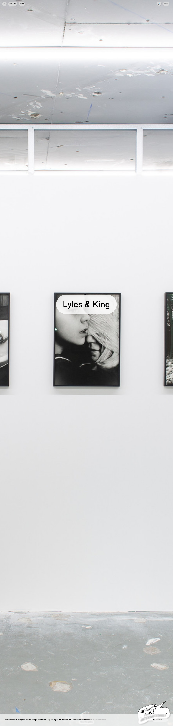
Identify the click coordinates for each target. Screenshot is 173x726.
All (4, 4)
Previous (12, 4)
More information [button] (99, 719)
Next (22, 4)
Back (166, 4)
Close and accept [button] (160, 719)
